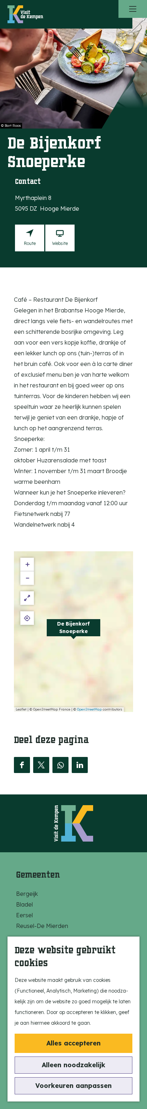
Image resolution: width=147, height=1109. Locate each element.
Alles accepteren (73, 1043)
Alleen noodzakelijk (73, 1065)
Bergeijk (27, 893)
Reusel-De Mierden (42, 925)
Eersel (24, 915)
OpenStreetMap (89, 709)
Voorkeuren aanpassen (73, 1086)
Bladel (24, 904)
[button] (73, 631)
